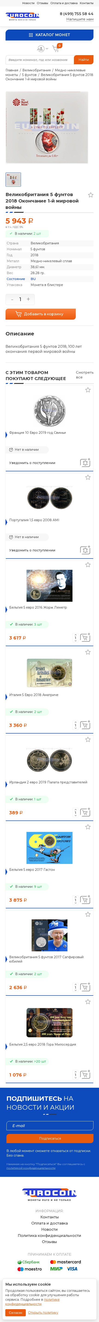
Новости (28, 3)
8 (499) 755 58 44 (76, 14)
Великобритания (36, 70)
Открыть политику (43, 1313)
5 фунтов (29, 75)
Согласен (15, 1312)
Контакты (86, 3)
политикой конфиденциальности (30, 1168)
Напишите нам (79, 19)
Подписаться (50, 1138)
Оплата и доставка (64, 3)
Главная (12, 70)
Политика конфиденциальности (49, 1235)
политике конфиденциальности (32, 1302)
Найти (84, 60)
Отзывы (42, 3)
